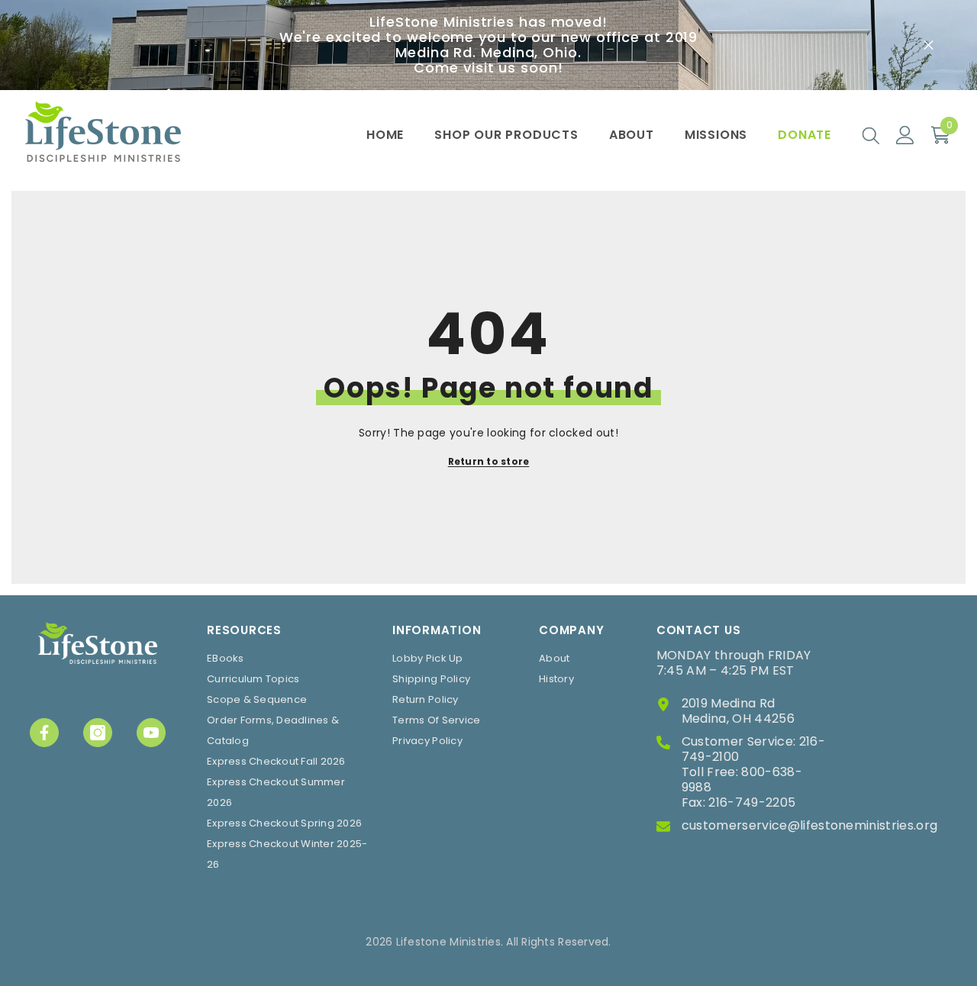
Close (928, 45)
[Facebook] (44, 732)
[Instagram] (97, 732)
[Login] (905, 135)
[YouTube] (151, 732)
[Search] (871, 135)
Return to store (489, 461)
